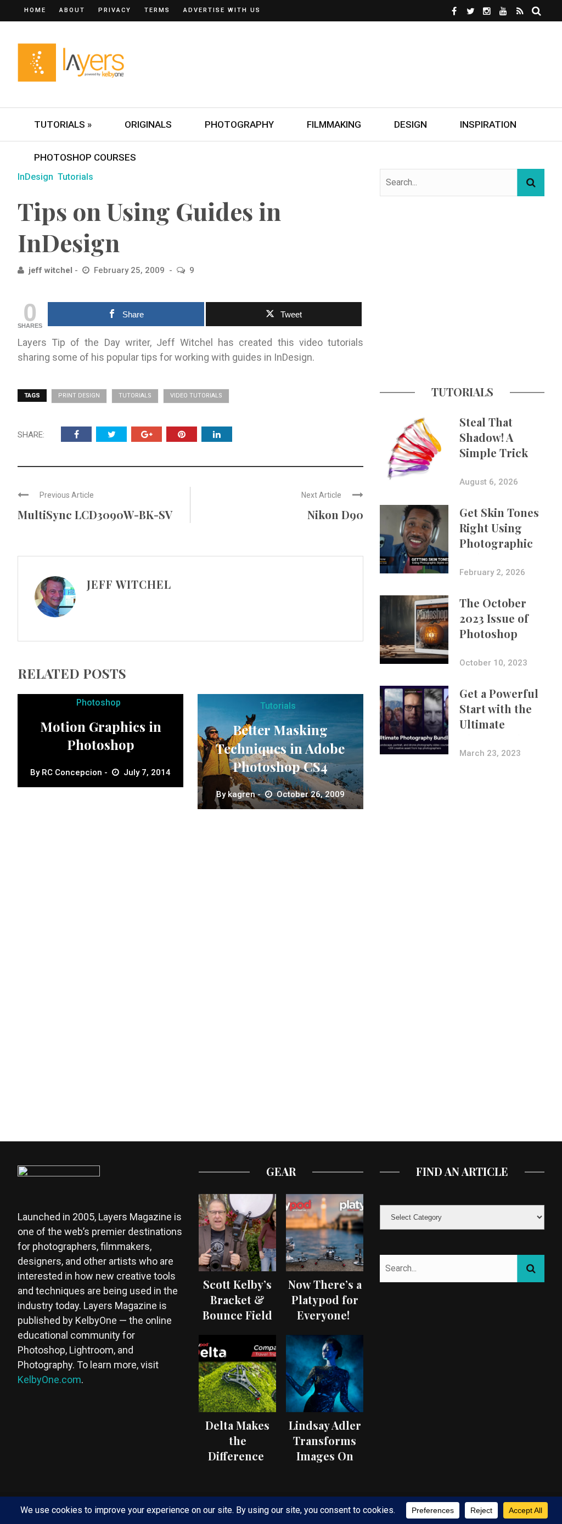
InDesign (35, 177)
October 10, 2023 (493, 663)
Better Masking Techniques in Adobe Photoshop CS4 (280, 748)
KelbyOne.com (49, 1379)
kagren (241, 794)
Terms (157, 10)
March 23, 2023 (490, 753)
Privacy (114, 10)
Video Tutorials (196, 395)
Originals (148, 124)
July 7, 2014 (147, 772)
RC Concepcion (72, 772)
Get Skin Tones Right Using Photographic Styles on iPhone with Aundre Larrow (499, 550)
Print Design (79, 395)
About (72, 10)
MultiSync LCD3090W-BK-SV (95, 514)
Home (35, 10)
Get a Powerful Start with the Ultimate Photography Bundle (498, 724)
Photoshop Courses (85, 157)
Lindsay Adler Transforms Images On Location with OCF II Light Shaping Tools (325, 1463)
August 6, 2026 (488, 482)
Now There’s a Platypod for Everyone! (325, 1299)
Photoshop (98, 702)
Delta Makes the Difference (237, 1440)
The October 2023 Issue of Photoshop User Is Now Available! (494, 633)
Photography (239, 124)
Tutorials (75, 177)
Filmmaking (334, 124)
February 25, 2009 (130, 270)
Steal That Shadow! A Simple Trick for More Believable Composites (493, 460)
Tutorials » (63, 124)
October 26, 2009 (311, 794)
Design (410, 124)
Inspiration (488, 124)
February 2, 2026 (492, 572)
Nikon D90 (335, 514)
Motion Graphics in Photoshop (100, 736)
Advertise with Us (222, 10)
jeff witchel (50, 270)
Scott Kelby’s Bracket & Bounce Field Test (237, 1307)
